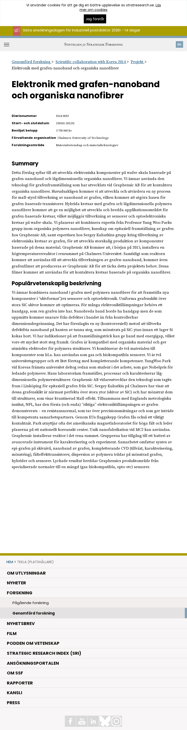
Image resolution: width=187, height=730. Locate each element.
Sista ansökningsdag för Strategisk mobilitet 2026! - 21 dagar (78, 34)
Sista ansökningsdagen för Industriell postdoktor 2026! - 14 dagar (81, 30)
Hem (9, 561)
